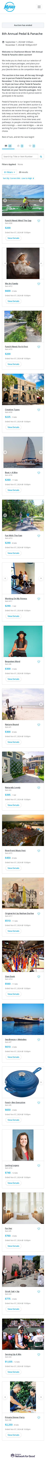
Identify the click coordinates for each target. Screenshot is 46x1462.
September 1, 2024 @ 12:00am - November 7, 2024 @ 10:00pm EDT (21, 43)
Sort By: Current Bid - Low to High (17, 178)
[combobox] (20, 156)
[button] (39, 6)
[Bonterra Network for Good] (23, 1455)
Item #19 (8, 349)
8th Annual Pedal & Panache (22, 34)
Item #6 (8, 664)
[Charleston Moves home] (9, 7)
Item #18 (8, 475)
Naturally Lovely (12, 787)
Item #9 (8, 1105)
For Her (8, 1228)
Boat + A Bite (11, 472)
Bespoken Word (12, 661)
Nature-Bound (12, 724)
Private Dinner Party (15, 1417)
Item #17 (8, 916)
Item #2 (8, 790)
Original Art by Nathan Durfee (19, 913)
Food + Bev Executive (15, 1102)
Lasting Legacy (12, 1165)
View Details (13, 238)
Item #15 (8, 853)
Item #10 (8, 1168)
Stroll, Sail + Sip (12, 1291)
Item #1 (8, 727)
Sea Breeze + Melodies (15, 1039)
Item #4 (8, 1357)
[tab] (8, 145)
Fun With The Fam (13, 535)
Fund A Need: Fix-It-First (16, 346)
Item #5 (8, 1231)
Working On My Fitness (16, 598)
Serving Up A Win (13, 1354)
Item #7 (8, 1042)
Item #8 (8, 1420)
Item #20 (8, 223)
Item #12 (8, 286)
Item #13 (8, 538)
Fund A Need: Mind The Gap (18, 220)
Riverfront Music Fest (15, 850)
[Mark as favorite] (39, 221)
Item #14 (8, 979)
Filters (10, 172)
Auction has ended (23, 25)
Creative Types (12, 409)
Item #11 (8, 601)
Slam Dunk (10, 976)
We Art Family (11, 283)
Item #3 (8, 1294)
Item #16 (8, 412)
